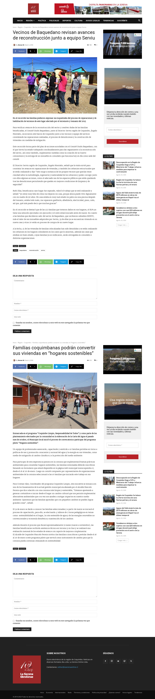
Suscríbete (122, 20)
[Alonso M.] (14, 45)
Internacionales (60, 692)
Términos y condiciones (82, 692)
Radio (70, 692)
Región (29, 20)
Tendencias (108, 20)
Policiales (54, 20)
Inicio (20, 20)
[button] (139, 21)
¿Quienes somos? (114, 692)
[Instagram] (111, 661)
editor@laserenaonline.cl (68, 667)
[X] (131, 661)
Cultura (78, 20)
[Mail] (118, 661)
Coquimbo (27, 27)
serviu (43, 250)
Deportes (66, 20)
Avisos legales (93, 20)
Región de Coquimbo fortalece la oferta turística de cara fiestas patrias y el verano (128, 182)
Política (42, 20)
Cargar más (122, 225)
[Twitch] (124, 661)
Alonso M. (21, 45)
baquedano (23, 250)
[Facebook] (105, 661)
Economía (49, 692)
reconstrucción (34, 250)
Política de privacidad (99, 692)
